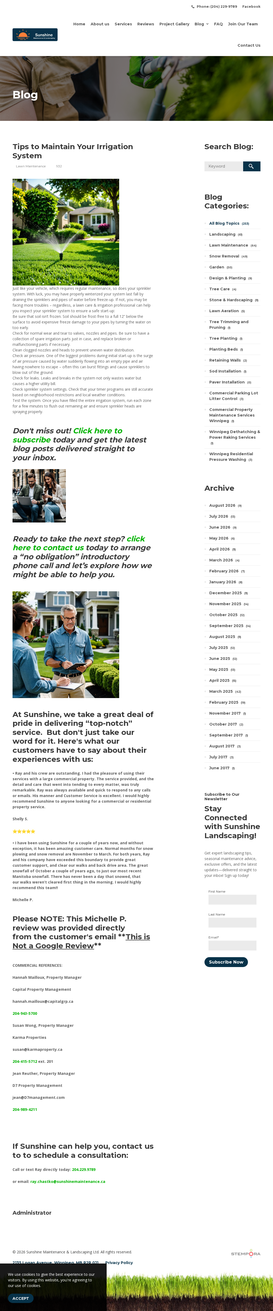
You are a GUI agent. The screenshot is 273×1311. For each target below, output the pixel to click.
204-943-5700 (25, 1013)
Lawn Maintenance (31, 166)
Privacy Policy (119, 1262)
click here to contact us (78, 543)
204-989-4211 (25, 1109)
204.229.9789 (83, 1169)
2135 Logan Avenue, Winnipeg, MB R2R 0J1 (55, 1262)
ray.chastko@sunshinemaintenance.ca (67, 1181)
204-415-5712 (25, 1061)
